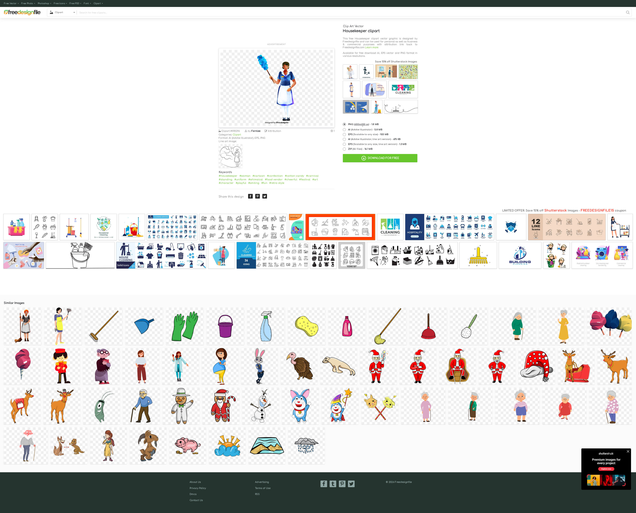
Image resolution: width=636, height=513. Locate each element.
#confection (275, 176)
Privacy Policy (198, 488)
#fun (264, 183)
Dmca (193, 494)
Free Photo (27, 3)
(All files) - (360, 149)
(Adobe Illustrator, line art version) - (374, 139)
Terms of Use (262, 488)
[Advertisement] (277, 32)
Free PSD (74, 3)
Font (86, 3)
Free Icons (59, 3)
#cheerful (291, 179)
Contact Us (196, 500)
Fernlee (255, 131)
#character (226, 183)
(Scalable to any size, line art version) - (377, 144)
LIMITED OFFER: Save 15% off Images (540, 210)
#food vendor (274, 179)
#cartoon (259, 176)
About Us (195, 482)
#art (315, 179)
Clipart (97, 3)
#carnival (312, 176)
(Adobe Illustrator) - (365, 129)
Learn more (371, 47)
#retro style (276, 183)
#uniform (240, 179)
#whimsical (255, 179)
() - (363, 124)
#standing (225, 179)
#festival (304, 179)
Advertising (262, 482)
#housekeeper (228, 176)
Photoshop (43, 3)
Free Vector (10, 3)
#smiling (253, 183)
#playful (241, 183)
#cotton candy (294, 176)
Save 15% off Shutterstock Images (396, 61)
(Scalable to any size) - (368, 134)
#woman (245, 176)
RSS (257, 494)
